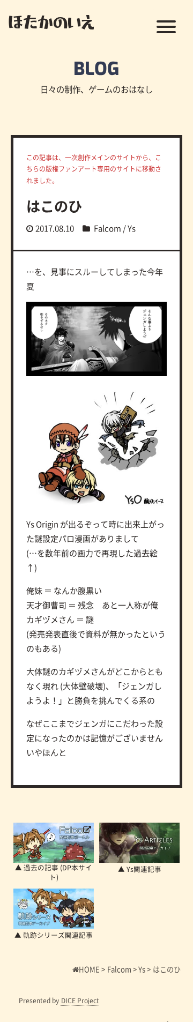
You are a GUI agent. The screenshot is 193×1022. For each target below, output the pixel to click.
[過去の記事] (53, 843)
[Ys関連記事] (139, 843)
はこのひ (54, 206)
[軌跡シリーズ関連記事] (53, 909)
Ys (132, 228)
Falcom (107, 228)
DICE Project (80, 1000)
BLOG (96, 69)
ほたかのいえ (51, 21)
